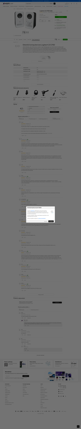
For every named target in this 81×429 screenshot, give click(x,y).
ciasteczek (32, 210)
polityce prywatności (42, 218)
